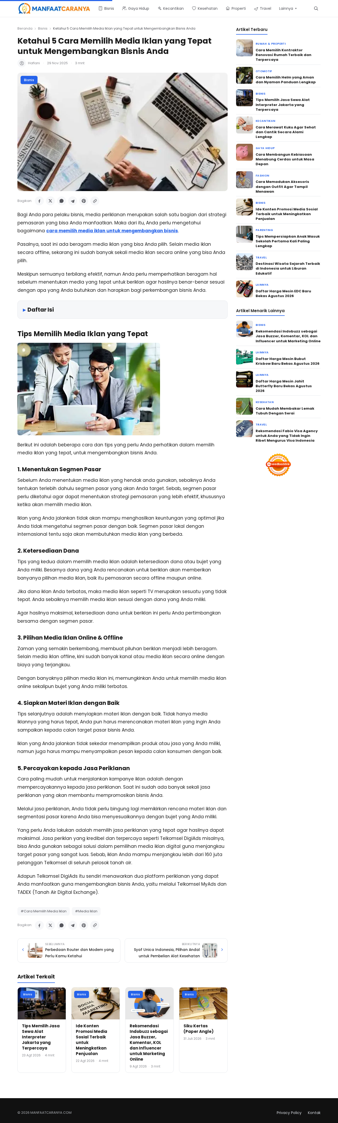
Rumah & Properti (271, 44)
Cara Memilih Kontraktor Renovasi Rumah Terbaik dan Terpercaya (283, 55)
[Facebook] (39, 200)
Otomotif (264, 71)
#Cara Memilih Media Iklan (44, 911)
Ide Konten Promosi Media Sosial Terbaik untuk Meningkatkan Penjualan (287, 214)
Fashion (262, 176)
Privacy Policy (289, 1112)
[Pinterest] (83, 200)
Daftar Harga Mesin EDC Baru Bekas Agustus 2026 (283, 293)
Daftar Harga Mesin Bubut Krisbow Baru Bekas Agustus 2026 (288, 361)
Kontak (314, 1112)
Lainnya (262, 285)
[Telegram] (72, 200)
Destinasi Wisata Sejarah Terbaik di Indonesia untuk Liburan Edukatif (288, 268)
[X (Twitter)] (50, 200)
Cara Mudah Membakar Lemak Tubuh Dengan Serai (285, 411)
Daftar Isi (40, 309)
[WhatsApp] (61, 200)
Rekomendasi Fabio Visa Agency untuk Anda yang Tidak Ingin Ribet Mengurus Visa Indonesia (287, 435)
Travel (261, 258)
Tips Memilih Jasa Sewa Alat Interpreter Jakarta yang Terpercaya (41, 1037)
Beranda (24, 28)
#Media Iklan (86, 911)
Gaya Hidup (265, 148)
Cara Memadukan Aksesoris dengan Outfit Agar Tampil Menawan (282, 186)
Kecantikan (265, 121)
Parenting (264, 230)
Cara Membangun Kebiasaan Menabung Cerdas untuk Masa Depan (285, 159)
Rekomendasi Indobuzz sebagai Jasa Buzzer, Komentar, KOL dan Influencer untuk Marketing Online (149, 1042)
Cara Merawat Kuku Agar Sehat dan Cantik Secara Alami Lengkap (286, 132)
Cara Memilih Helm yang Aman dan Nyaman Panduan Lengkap (286, 80)
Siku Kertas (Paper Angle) (199, 1028)
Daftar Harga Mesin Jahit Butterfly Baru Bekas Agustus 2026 (284, 386)
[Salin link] (94, 200)
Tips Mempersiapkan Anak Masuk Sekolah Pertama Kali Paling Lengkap (288, 241)
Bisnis (43, 28)
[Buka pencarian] (316, 8)
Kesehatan (265, 402)
